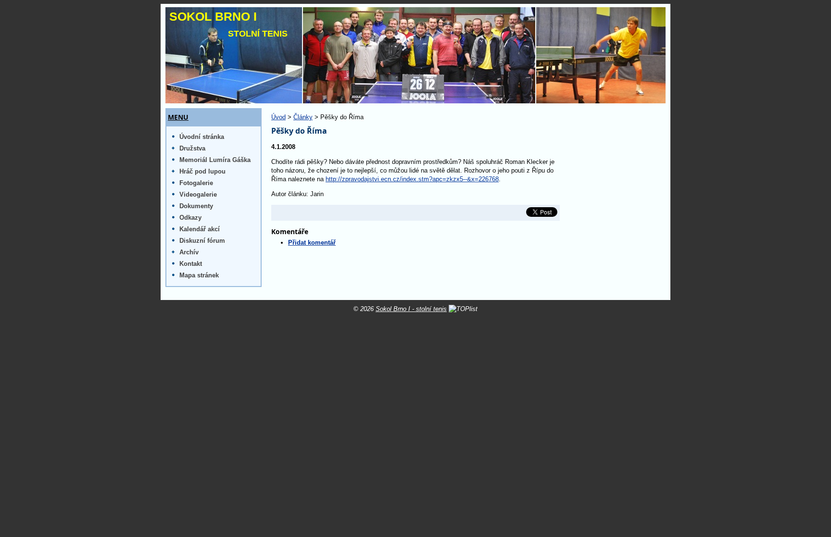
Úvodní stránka (201, 136)
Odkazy (190, 217)
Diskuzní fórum (202, 240)
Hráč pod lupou (202, 171)
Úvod (278, 117)
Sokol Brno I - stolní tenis (411, 308)
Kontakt (190, 263)
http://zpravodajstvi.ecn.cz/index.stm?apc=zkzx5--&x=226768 (412, 179)
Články (303, 117)
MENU (178, 117)
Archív (189, 252)
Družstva (192, 148)
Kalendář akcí (199, 229)
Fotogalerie (196, 183)
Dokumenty (196, 206)
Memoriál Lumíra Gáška (215, 159)
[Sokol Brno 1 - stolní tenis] (415, 55)
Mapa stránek (199, 275)
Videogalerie (198, 194)
